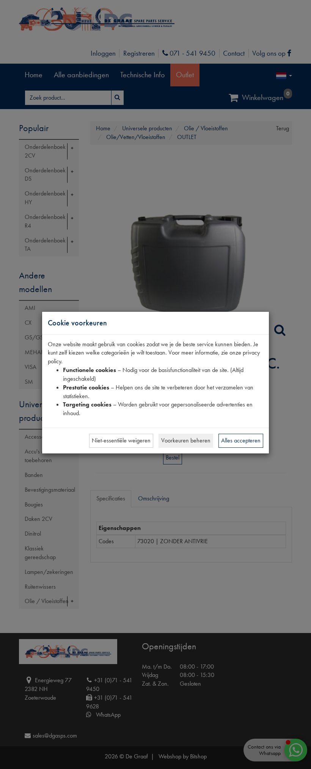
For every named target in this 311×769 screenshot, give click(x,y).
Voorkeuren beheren (185, 440)
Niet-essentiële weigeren (121, 440)
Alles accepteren (241, 440)
